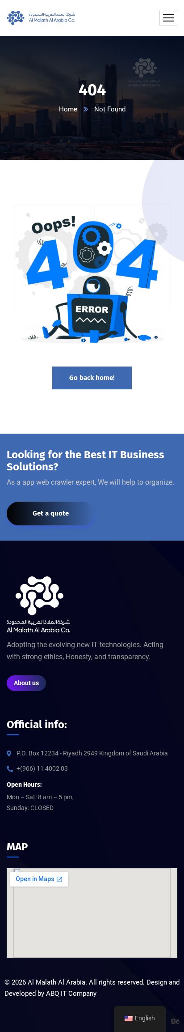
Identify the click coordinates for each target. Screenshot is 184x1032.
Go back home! (92, 378)
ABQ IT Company (71, 993)
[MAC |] (41, 18)
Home (68, 109)
